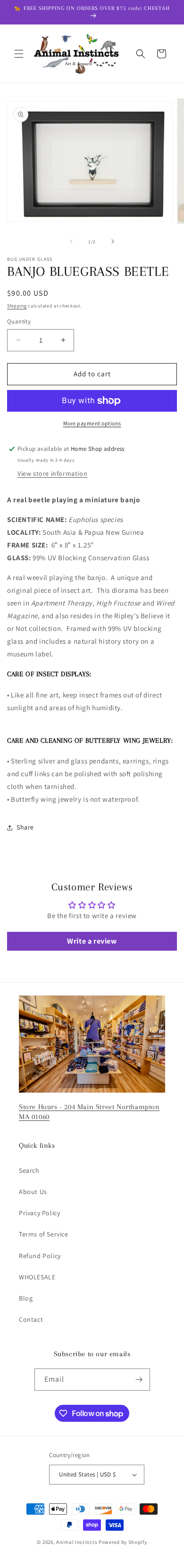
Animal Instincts (76, 1542)
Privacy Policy (39, 1213)
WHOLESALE (37, 1277)
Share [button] (25, 827)
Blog (26, 1298)
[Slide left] (71, 241)
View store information (52, 473)
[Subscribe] (139, 1379)
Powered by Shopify (123, 1542)
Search (29, 1170)
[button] (18, 53)
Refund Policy (40, 1256)
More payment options (92, 423)
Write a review (92, 941)
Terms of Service (43, 1234)
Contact (31, 1319)
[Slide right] (112, 241)
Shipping (17, 306)
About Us (33, 1191)
